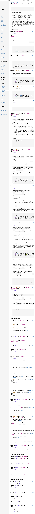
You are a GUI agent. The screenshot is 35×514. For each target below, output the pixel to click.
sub (18, 222)
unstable (29, 327)
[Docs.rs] (1, 0)
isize (28, 113)
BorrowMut (17, 489)
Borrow (16, 485)
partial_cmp (15, 416)
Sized (16, 10)
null (15, 100)
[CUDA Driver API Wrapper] (3, 0)
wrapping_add (17, 259)
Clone (16, 320)
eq (13, 403)
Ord (16, 370)
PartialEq (17, 399)
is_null (16, 86)
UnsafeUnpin (18, 471)
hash (14, 356)
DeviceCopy (17, 345)
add (18, 185)
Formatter (23, 340)
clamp (14, 392)
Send (17, 456)
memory (16, 2)
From (16, 496)
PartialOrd (17, 412)
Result (12, 341)
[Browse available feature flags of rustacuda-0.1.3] (9, 0)
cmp (13, 373)
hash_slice (15, 361)
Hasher (15, 358)
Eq (15, 349)
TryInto (18, 509)
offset (19, 113)
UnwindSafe (17, 474)
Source (33, 31)
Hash (16, 353)
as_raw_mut (17, 70)
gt (13, 433)
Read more (25, 325)
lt (13, 422)
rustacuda (12, 2)
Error (17, 341)
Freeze (16, 460)
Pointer (17, 445)
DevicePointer (18, 31)
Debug (16, 336)
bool (23, 86)
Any (16, 481)
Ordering (13, 374)
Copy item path (23, 4)
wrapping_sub (17, 287)
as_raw (16, 55)
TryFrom (18, 505)
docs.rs (20, 0)
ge (13, 439)
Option (22, 417)
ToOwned (17, 501)
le (13, 427)
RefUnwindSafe (18, 463)
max (13, 379)
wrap (19, 35)
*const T (24, 55)
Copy (16, 333)
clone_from (15, 327)
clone (14, 324)
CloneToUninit (18, 492)
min (13, 385)
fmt (13, 340)
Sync (17, 458)
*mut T (23, 35)
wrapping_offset (18, 149)
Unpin (16, 467)
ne (13, 407)
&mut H (22, 356)
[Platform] (6, 0)
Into (18, 498)
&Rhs (21, 407)
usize (27, 185)
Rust (24, 0)
